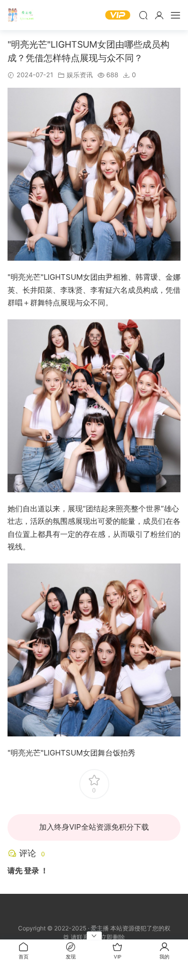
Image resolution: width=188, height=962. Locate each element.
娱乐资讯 (80, 75)
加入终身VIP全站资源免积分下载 (94, 827)
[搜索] (143, 15)
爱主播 (23, 15)
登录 (31, 870)
